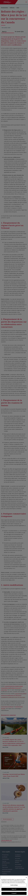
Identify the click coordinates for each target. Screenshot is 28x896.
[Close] (26, 877)
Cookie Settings (14, 885)
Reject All (14, 889)
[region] (14, 885)
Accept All (14, 893)
